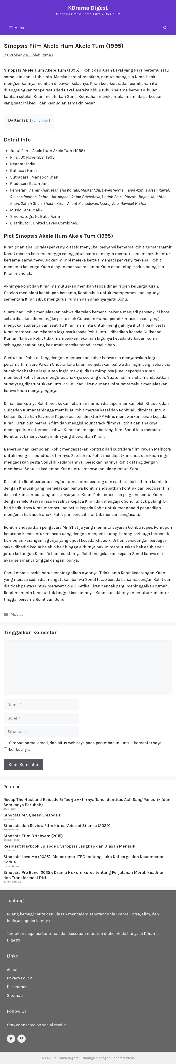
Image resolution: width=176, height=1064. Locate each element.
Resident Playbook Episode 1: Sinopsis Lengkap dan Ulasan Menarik (69, 846)
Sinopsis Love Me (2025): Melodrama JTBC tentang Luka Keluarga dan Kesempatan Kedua (84, 859)
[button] (165, 28)
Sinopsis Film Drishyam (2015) (33, 835)
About (12, 969)
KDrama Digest (88, 8)
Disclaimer (17, 986)
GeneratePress (123, 1058)
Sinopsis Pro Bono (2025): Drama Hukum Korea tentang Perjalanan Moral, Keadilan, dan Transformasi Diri (84, 875)
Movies (17, 614)
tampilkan (40, 121)
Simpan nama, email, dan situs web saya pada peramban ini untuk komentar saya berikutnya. (85, 746)
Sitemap (15, 995)
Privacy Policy (19, 978)
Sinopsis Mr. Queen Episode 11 (32, 815)
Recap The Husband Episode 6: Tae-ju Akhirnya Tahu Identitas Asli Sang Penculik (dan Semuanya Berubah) (86, 802)
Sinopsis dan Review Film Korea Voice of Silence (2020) (56, 825)
